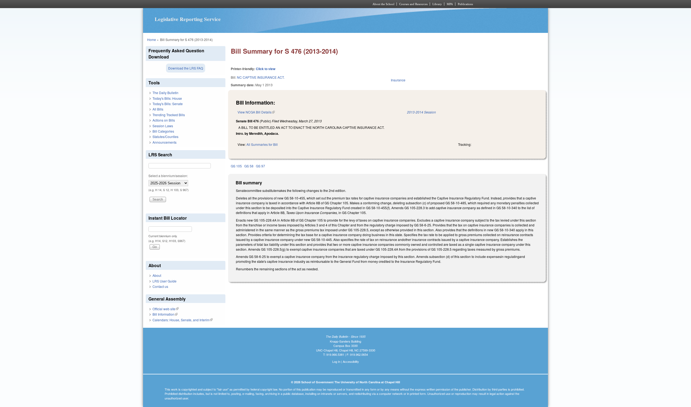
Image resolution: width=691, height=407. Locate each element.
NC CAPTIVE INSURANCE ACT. (260, 77)
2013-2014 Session (421, 112)
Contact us (160, 286)
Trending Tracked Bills (169, 114)
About (157, 275)
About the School (383, 4)
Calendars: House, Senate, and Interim (183, 320)
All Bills (158, 109)
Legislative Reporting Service (188, 19)
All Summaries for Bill (262, 144)
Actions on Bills (164, 120)
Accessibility (351, 361)
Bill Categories (163, 131)
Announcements (165, 142)
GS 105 (236, 166)
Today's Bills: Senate (168, 103)
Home (151, 39)
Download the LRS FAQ (185, 68)
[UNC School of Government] (274, 4)
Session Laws (163, 125)
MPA (450, 4)
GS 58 (248, 166)
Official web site (166, 308)
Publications (465, 4)
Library (437, 4)
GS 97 (260, 166)
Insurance (398, 80)
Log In (336, 361)
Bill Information (165, 314)
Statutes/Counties (165, 136)
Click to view (265, 68)
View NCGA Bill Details (256, 112)
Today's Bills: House (167, 98)
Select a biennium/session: (168, 175)
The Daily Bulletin (165, 92)
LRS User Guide (165, 281)
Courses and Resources (413, 4)
